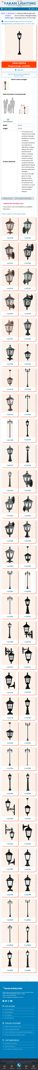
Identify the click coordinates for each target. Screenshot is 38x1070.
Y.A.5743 (10, 415)
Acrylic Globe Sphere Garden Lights (14, 1035)
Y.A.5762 (10, 591)
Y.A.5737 (10, 339)
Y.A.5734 (27, 288)
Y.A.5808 (27, 945)
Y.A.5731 (10, 263)
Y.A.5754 (27, 516)
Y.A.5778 (27, 692)
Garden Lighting (9, 1009)
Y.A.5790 (10, 819)
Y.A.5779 (10, 718)
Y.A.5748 (27, 465)
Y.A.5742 (27, 389)
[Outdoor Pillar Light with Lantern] (10, 226)
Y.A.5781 (10, 743)
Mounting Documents (10, 1043)
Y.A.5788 (27, 794)
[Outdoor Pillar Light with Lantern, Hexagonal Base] (27, 327)
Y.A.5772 (10, 667)
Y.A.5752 (10, 516)
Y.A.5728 (10, 238)
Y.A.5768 (10, 642)
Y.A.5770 (27, 642)
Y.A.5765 (10, 617)
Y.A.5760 (27, 566)
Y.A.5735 (10, 314)
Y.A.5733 (10, 288)
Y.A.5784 (10, 768)
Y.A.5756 (10, 541)
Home (3, 13)
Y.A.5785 (27, 768)
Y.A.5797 (27, 870)
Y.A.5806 (10, 945)
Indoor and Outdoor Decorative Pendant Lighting (18, 1032)
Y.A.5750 (27, 491)
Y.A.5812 (28, 970)
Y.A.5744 (27, 415)
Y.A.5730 (27, 238)
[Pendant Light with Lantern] (27, 352)
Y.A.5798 (10, 895)
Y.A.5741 (10, 389)
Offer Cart (7, 9)
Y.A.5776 (10, 693)
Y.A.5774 (27, 667)
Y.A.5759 (10, 566)
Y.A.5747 (10, 465)
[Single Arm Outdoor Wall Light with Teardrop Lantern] (27, 276)
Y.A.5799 (27, 895)
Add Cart (20, 70)
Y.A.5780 (27, 718)
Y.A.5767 (27, 617)
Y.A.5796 (10, 869)
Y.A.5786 (10, 794)
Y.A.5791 (28, 819)
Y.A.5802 (10, 920)
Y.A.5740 (27, 364)
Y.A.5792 (10, 844)
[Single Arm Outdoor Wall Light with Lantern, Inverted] (27, 251)
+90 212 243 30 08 (11, 995)
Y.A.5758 (27, 541)
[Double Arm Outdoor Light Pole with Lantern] (27, 377)
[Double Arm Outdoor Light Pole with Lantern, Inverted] (27, 402)
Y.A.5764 (27, 591)
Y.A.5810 (10, 970)
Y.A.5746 (27, 440)
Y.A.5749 (10, 491)
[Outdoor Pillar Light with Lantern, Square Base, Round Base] (27, 680)
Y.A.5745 (10, 440)
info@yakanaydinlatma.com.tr (15, 997)
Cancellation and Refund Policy (13, 1049)
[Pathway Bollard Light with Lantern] (27, 453)
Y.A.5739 (10, 364)
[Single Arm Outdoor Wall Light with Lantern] (27, 226)
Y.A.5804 (27, 920)
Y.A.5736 (27, 314)
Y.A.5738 (27, 339)
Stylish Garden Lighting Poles (12, 1026)
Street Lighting (8, 1012)
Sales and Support (9, 1046)
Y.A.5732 (27, 263)
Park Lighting (8, 1015)
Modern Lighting (9, 1018)
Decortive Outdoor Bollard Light (9, 15)
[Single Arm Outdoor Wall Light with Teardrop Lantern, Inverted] (27, 302)
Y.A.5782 (27, 743)
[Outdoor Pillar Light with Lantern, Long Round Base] (10, 453)
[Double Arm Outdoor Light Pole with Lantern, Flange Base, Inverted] (10, 428)
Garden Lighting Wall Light (11, 1029)
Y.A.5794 (27, 844)
